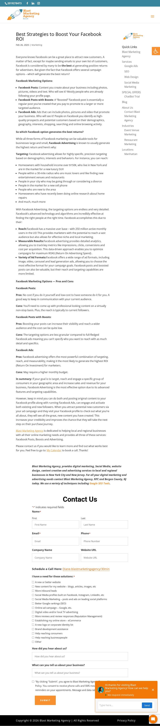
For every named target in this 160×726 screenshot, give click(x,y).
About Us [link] (127, 107)
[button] (27, 3)
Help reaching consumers (48, 633)
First (34, 518)
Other (38, 641)
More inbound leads (46, 590)
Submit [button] (45, 700)
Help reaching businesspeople (51, 637)
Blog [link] (124, 102)
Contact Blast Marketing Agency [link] (132, 116)
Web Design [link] (131, 77)
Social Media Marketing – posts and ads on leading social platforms (71, 599)
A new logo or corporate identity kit (54, 624)
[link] (156, 51)
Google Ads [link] (131, 66)
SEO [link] (126, 71)
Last (83, 518)
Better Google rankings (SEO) (50, 603)
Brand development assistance (51, 629)
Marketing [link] (37, 44)
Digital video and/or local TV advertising (56, 612)
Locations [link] (127, 149)
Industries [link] (128, 126)
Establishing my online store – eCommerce (58, 620)
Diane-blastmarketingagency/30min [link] (86, 569)
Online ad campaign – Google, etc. (53, 607)
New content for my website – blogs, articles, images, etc (65, 586)
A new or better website (48, 582)
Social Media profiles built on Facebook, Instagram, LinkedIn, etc (69, 594)
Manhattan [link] (130, 154)
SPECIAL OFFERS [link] (131, 92)
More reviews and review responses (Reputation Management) (68, 616)
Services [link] (127, 61)
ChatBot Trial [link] (132, 96)
